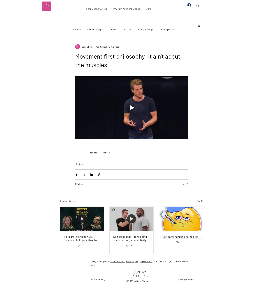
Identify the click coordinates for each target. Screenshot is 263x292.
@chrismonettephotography (124, 261)
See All (200, 201)
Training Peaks (167, 29)
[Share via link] (99, 174)
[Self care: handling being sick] (181, 219)
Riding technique (146, 29)
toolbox (93, 152)
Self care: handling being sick (180, 236)
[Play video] (131, 107)
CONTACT (141, 272)
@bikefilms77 (146, 261)
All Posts (77, 29)
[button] (199, 26)
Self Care (128, 29)
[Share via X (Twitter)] (84, 174)
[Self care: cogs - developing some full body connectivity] (132, 219)
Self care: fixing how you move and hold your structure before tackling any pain (81, 238)
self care (106, 152)
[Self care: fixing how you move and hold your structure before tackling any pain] (82, 219)
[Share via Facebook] (76, 174)
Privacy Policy (98, 279)
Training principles (95, 29)
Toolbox (114, 29)
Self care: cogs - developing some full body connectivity (130, 238)
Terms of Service (185, 279)
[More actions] (186, 47)
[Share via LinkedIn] (91, 174)
